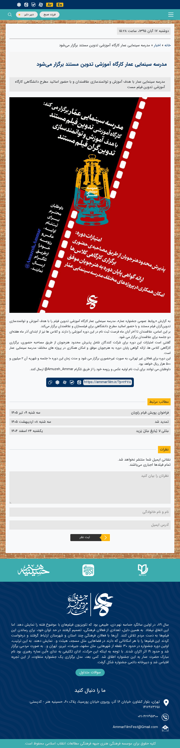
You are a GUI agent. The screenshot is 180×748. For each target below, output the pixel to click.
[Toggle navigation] (171, 14)
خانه (168, 45)
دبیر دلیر (29, 14)
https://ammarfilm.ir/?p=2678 (107, 382)
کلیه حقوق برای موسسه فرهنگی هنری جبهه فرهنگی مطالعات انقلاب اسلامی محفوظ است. (90, 743)
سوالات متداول (90, 672)
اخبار (157, 45)
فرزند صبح (50, 14)
